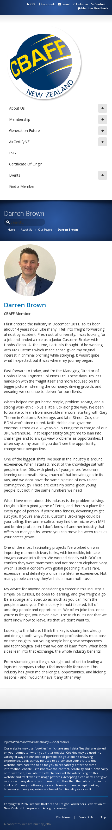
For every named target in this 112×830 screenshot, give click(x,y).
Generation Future (56, 130)
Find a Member (22, 186)
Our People (45, 229)
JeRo (48, 824)
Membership (56, 119)
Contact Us (85, 817)
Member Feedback (94, 8)
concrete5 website (20, 824)
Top (103, 817)
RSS (32, 4)
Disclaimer (63, 817)
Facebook (47, 4)
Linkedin (81, 4)
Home (11, 229)
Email (65, 4)
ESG (12, 152)
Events (56, 175)
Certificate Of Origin (25, 164)
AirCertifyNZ (56, 141)
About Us (56, 108)
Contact (99, 4)
